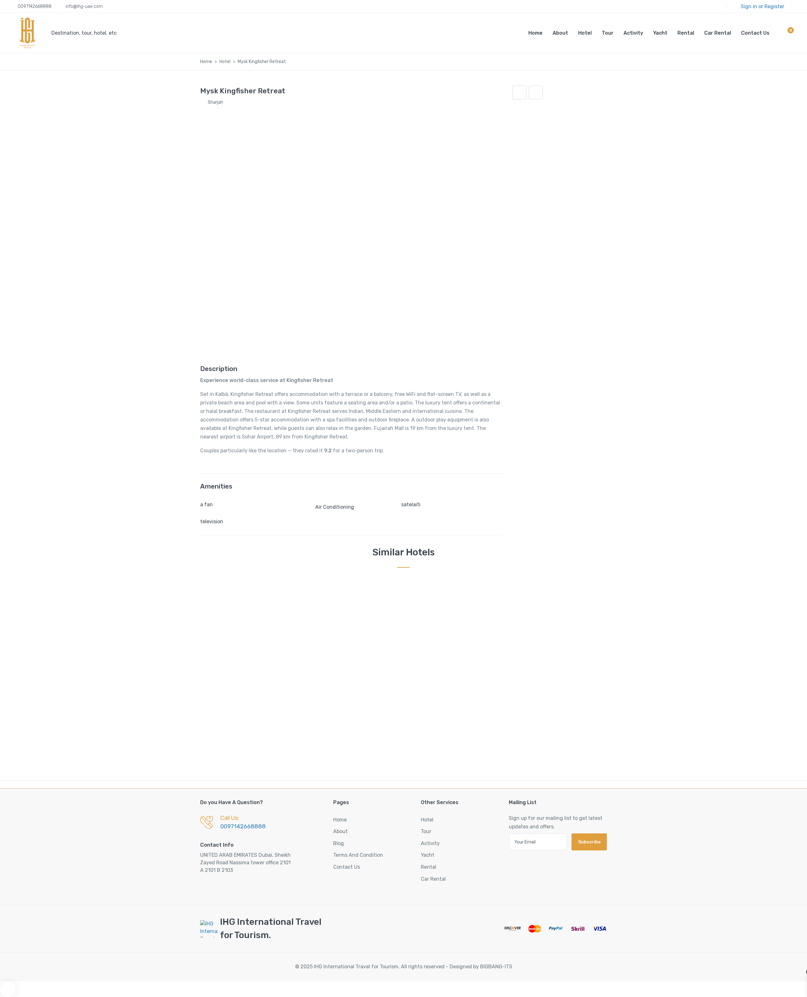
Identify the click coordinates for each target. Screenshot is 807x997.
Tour (607, 33)
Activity (633, 33)
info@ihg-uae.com (84, 6)
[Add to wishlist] (519, 92)
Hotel (585, 33)
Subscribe (589, 842)
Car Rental (717, 33)
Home (535, 33)
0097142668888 (34, 6)
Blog (338, 843)
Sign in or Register (762, 6)
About (560, 33)
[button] (785, 33)
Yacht (660, 33)
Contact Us (755, 33)
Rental (685, 33)
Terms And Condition (358, 855)
